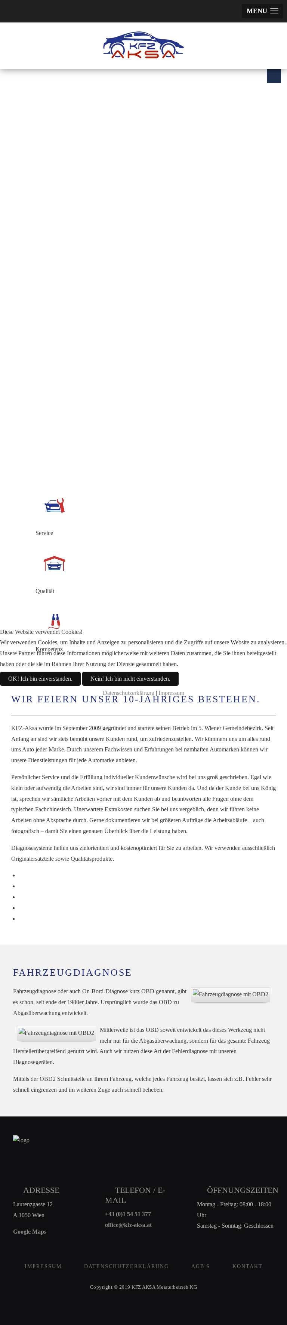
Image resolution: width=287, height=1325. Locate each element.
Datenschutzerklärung (128, 693)
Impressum (171, 693)
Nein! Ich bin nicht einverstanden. (130, 678)
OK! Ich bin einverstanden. (40, 678)
